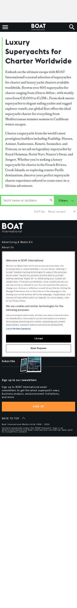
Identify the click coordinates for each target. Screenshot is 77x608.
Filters (63, 200)
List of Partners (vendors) (18, 328)
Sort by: (39, 211)
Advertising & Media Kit (17, 242)
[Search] (51, 200)
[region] (38, 304)
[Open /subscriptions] (27, 362)
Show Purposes (38, 348)
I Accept (38, 338)
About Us (8, 247)
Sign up (38, 406)
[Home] (38, 27)
